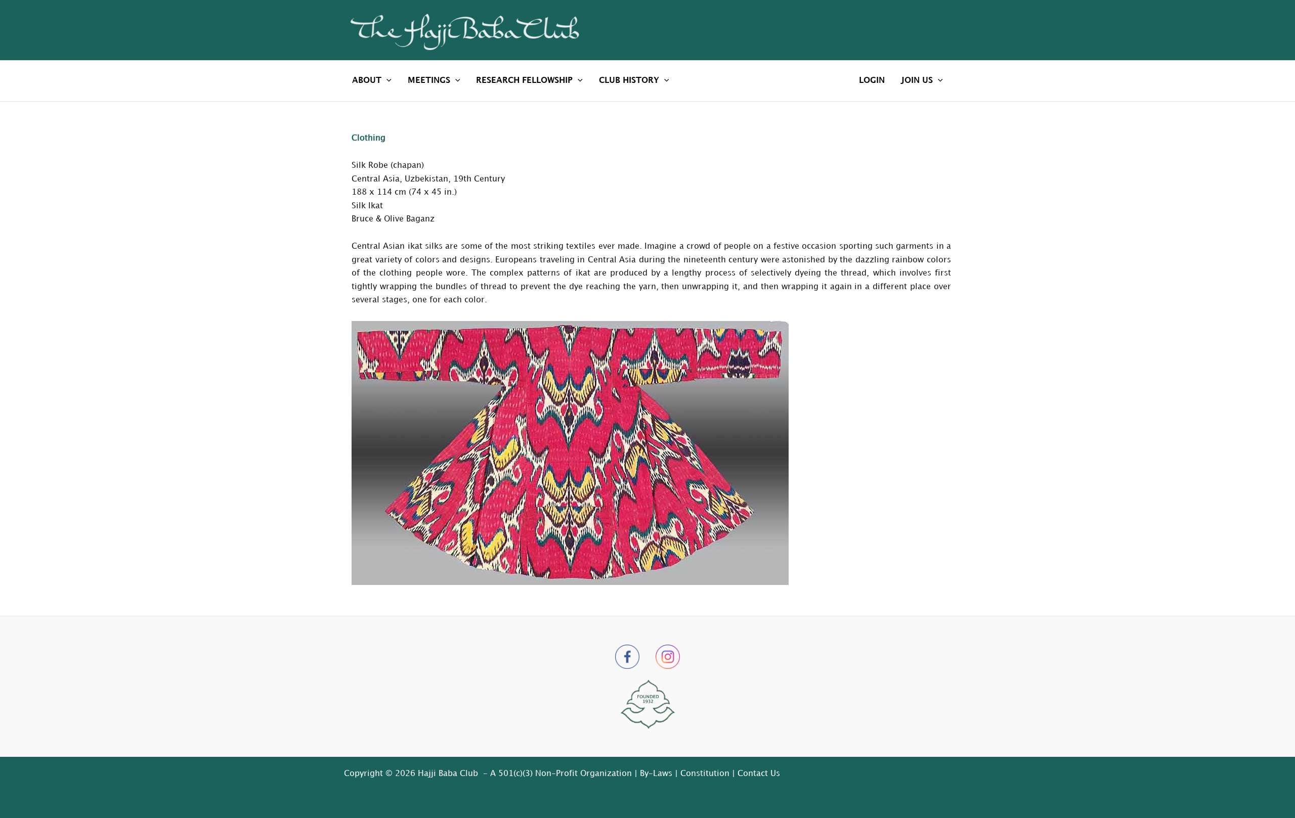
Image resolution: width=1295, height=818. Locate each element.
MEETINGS (429, 80)
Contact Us (759, 774)
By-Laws (656, 774)
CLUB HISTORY (629, 80)
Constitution (704, 774)
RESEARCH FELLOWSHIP (524, 80)
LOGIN (872, 80)
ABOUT (366, 80)
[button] (386, 81)
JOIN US (917, 80)
